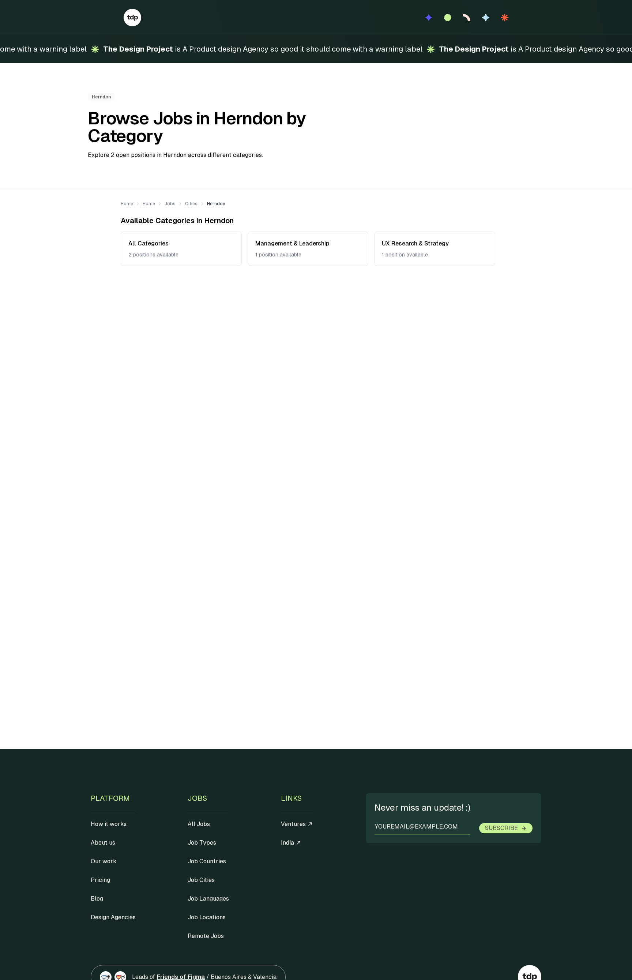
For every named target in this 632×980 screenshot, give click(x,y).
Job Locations (207, 917)
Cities (191, 203)
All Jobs (199, 824)
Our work (104, 861)
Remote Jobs (206, 935)
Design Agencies (113, 917)
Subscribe (501, 828)
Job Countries (207, 861)
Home (127, 203)
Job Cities (201, 879)
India (287, 842)
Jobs (170, 203)
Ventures (293, 824)
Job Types (202, 842)
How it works (109, 824)
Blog (97, 898)
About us (103, 842)
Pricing (100, 879)
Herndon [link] (216, 203)
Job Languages (208, 898)
